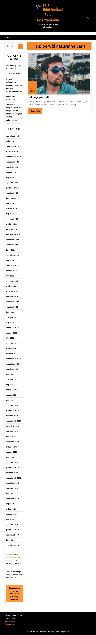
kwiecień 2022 (12, 328)
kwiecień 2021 (12, 390)
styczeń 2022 (12, 343)
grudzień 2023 (12, 224)
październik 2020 (13, 421)
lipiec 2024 (11, 198)
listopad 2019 (12, 473)
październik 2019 (13, 478)
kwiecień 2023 (12, 265)
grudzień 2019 (12, 467)
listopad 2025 (12, 151)
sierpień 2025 (12, 167)
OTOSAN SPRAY (13, 74)
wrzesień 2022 (12, 302)
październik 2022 (13, 296)
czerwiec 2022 (12, 317)
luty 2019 (10, 519)
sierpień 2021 (12, 369)
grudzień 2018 (12, 530)
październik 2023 (13, 234)
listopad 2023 (12, 229)
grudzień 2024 (12, 188)
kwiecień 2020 (12, 447)
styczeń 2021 (12, 405)
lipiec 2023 (11, 250)
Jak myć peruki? (38, 97)
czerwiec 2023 (12, 255)
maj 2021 (10, 385)
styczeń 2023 (12, 281)
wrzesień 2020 (12, 426)
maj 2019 (10, 504)
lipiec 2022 (11, 312)
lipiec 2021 (11, 374)
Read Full (36, 112)
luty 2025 (10, 177)
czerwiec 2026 (12, 136)
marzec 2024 (11, 208)
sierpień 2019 (12, 488)
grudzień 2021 (12, 348)
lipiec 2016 (11, 540)
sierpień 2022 (12, 307)
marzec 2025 (11, 172)
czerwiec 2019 (12, 499)
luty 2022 (10, 338)
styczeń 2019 (12, 524)
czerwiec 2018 (12, 535)
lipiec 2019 (11, 493)
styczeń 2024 (12, 219)
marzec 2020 (11, 452)
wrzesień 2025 (12, 162)
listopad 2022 (12, 291)
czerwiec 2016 (12, 545)
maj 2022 (10, 322)
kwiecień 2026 (12, 146)
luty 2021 (10, 400)
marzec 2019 (11, 514)
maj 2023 (10, 260)
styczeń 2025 (12, 182)
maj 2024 (10, 203)
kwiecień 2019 (12, 509)
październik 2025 (13, 157)
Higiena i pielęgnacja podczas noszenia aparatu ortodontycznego (14, 85)
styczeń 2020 (12, 462)
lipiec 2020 (11, 436)
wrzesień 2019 (12, 483)
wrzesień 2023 (12, 240)
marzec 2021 (11, 395)
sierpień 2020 (12, 431)
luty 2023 (10, 276)
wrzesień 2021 (12, 364)
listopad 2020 (12, 416)
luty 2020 (10, 457)
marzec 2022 (11, 333)
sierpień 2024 (12, 193)
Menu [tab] (8, 37)
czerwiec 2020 (12, 442)
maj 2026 (10, 141)
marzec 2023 (11, 271)
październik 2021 (13, 359)
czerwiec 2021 (12, 379)
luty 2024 (10, 214)
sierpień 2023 (12, 245)
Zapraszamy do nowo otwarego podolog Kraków (14, 593)
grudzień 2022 (12, 286)
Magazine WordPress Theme (40, 631)
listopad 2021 (12, 354)
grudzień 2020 (12, 410)
